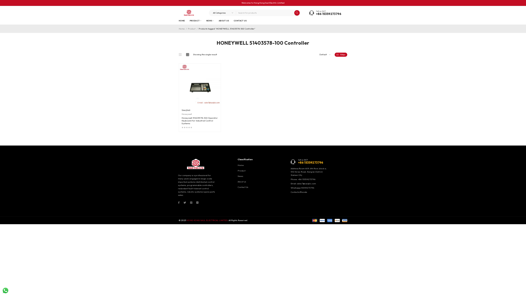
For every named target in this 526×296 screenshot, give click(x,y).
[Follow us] (185, 202)
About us (242, 181)
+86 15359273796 (328, 13)
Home (182, 28)
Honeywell (187, 114)
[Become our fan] (179, 202)
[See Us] (191, 202)
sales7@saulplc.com (306, 183)
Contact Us (243, 187)
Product (192, 28)
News (240, 176)
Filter (342, 54)
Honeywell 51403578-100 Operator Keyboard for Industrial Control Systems (200, 121)
